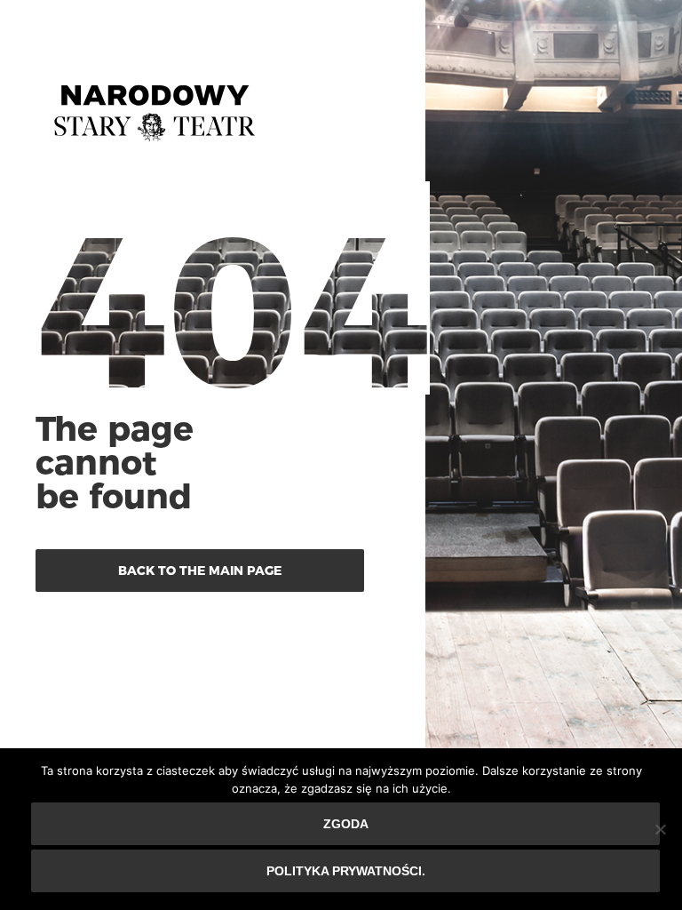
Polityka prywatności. (345, 871)
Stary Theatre (155, 106)
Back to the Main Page (200, 571)
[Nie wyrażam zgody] (660, 829)
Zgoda (346, 824)
